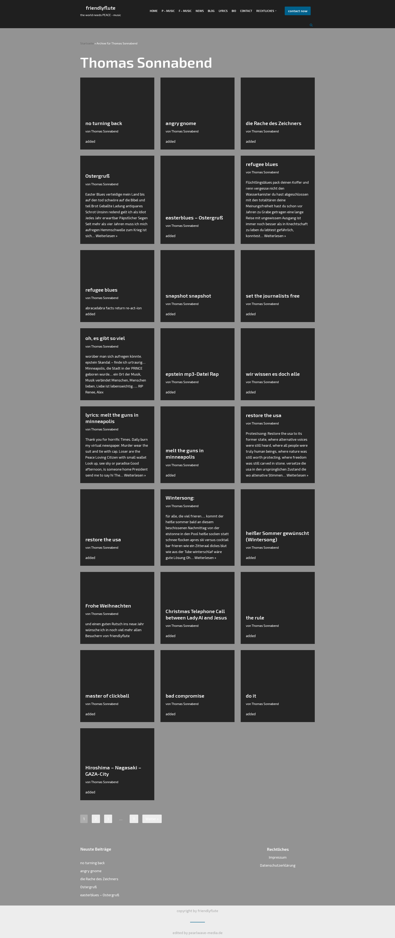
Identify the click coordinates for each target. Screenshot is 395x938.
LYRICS (223, 11)
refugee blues (262, 164)
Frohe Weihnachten (108, 606)
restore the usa (263, 415)
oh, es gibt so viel (105, 338)
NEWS (200, 11)
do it (251, 696)
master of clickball (107, 696)
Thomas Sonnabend (104, 131)
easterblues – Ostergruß (194, 217)
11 (134, 819)
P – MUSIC (168, 11)
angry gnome (181, 123)
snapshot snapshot (188, 296)
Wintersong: (180, 498)
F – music (185, 11)
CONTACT (246, 11)
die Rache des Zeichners (273, 123)
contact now (297, 11)
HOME (154, 11)
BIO (234, 11)
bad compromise (185, 696)
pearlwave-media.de (206, 933)
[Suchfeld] (311, 25)
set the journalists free (273, 296)
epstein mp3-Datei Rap (192, 374)
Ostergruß (97, 176)
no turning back (103, 123)
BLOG (211, 11)
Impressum (278, 857)
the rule (255, 617)
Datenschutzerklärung (277, 865)
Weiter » (152, 819)
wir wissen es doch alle (273, 374)
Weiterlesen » (106, 236)
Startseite (87, 43)
